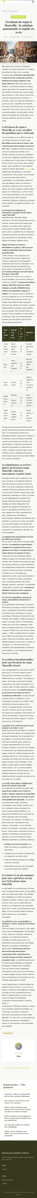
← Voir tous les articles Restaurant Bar (15, 1068)
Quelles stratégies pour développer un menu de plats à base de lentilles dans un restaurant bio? (17, 1118)
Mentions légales (7, 1180)
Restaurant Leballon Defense (15, 1152)
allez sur (28, 169)
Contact (4, 1183)
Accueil (4, 11)
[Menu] (33, 1)
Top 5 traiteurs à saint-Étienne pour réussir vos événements (16, 1102)
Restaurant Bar (13, 11)
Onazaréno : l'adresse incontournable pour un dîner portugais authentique (17, 1095)
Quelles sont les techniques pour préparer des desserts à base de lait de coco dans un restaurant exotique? (17, 1109)
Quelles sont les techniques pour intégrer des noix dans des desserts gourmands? (16, 1133)
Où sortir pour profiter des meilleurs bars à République (17, 1126)
